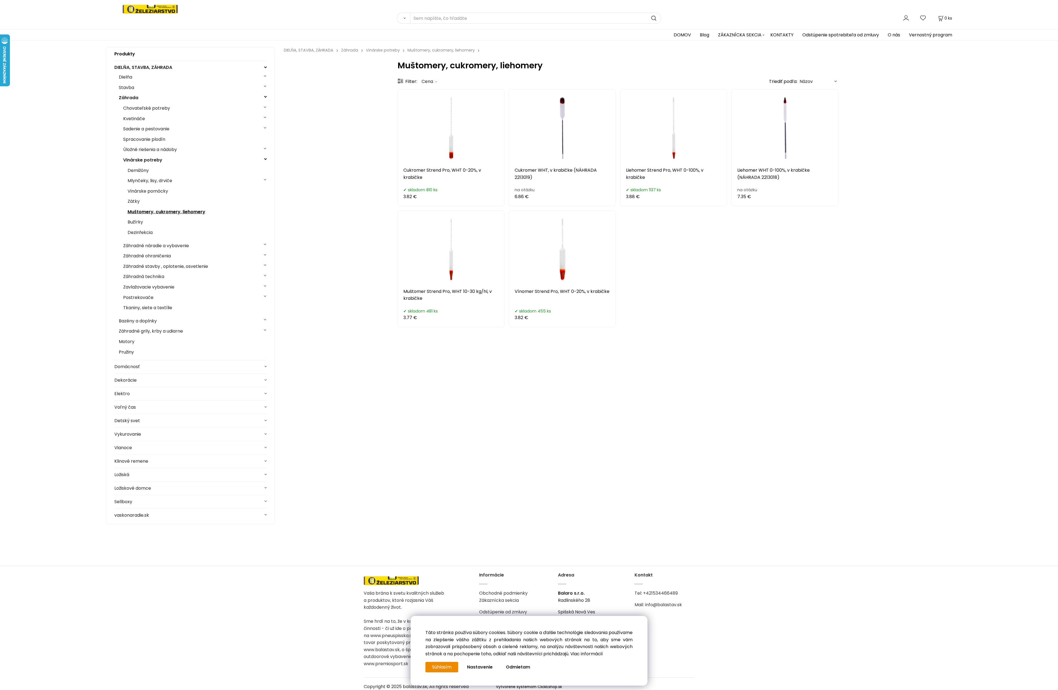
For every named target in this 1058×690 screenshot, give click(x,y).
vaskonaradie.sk (131, 515)
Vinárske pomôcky (148, 191)
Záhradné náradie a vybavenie (156, 245)
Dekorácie (125, 380)
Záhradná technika (143, 276)
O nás (894, 35)
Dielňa (125, 77)
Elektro (122, 393)
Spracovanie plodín (144, 139)
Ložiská (121, 474)
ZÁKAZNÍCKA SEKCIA (740, 35)
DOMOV (682, 35)
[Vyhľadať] (403, 18)
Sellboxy (123, 501)
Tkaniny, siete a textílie (147, 307)
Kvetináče (134, 118)
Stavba (126, 87)
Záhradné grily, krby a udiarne (151, 331)
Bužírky (135, 222)
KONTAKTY (782, 35)
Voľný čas (125, 407)
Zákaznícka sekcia (499, 600)
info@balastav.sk (663, 605)
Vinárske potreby (142, 160)
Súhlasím (442, 667)
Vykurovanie (127, 434)
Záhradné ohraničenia (147, 256)
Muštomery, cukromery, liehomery (166, 212)
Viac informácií (586, 654)
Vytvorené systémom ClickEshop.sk (529, 686)
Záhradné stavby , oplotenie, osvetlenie (165, 266)
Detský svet (127, 420)
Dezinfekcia (140, 232)
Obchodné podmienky (503, 593)
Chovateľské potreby (146, 108)
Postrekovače (138, 297)
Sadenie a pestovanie (146, 129)
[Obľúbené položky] (923, 18)
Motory (126, 341)
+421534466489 (660, 593)
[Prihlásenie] (906, 18)
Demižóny (138, 170)
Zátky (134, 201)
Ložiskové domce (132, 488)
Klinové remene (131, 461)
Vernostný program (930, 35)
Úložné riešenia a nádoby (150, 149)
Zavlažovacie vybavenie (148, 287)
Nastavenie (480, 667)
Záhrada (128, 98)
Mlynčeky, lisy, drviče (150, 180)
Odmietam (518, 667)
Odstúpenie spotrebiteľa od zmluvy (840, 35)
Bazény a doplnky (138, 321)
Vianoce (123, 447)
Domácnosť (127, 366)
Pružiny (126, 352)
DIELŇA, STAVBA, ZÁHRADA (143, 67)
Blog (704, 35)
